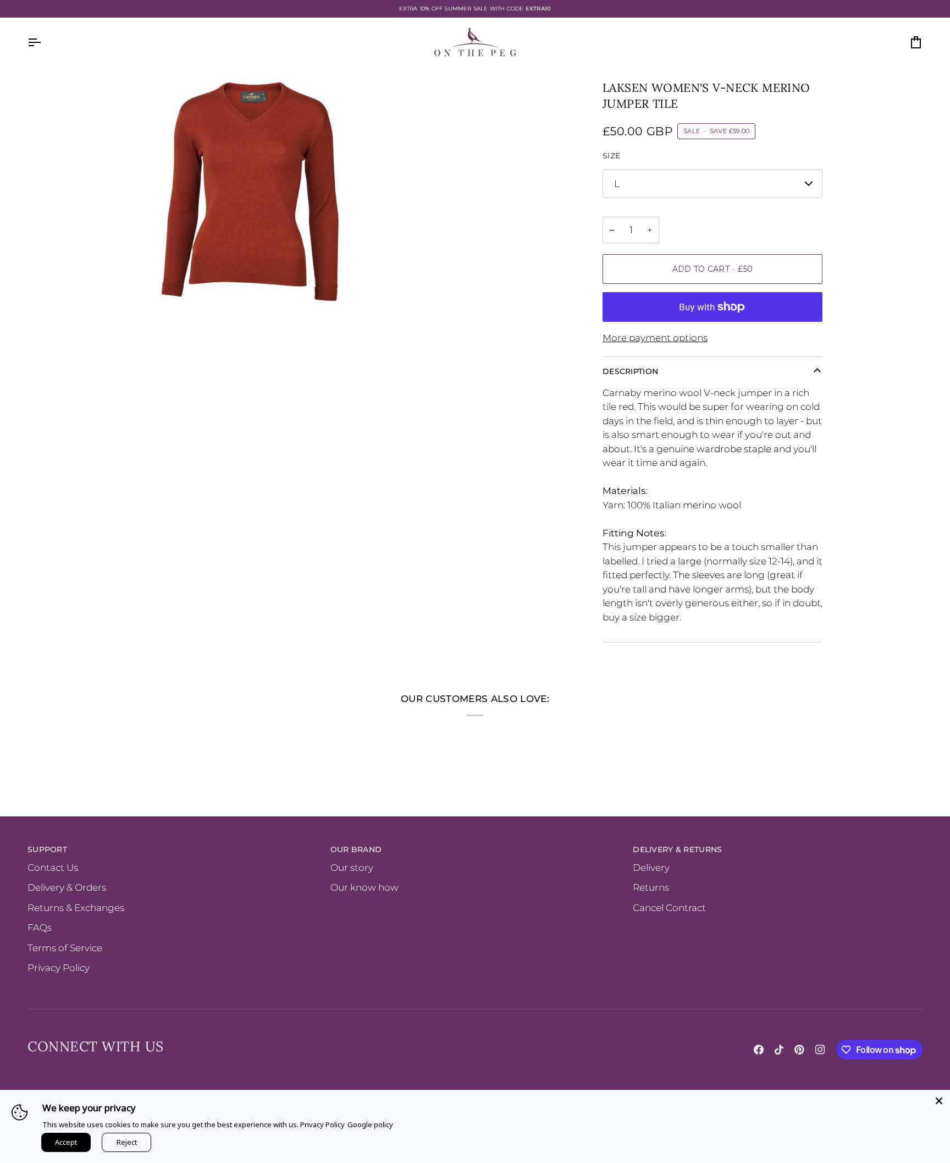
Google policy (370, 1124)
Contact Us (52, 867)
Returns (651, 887)
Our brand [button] (356, 849)
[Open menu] (43, 42)
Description (630, 371)
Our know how (364, 887)
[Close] (939, 1100)
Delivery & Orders (66, 887)
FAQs (39, 927)
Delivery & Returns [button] (677, 849)
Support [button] (47, 849)
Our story (351, 867)
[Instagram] (820, 1050)
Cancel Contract (669, 907)
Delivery (651, 867)
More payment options (655, 337)
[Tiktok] (779, 1050)
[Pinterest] (799, 1050)
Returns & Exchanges (75, 907)
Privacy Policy (58, 967)
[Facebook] (759, 1050)
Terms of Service (64, 947)
